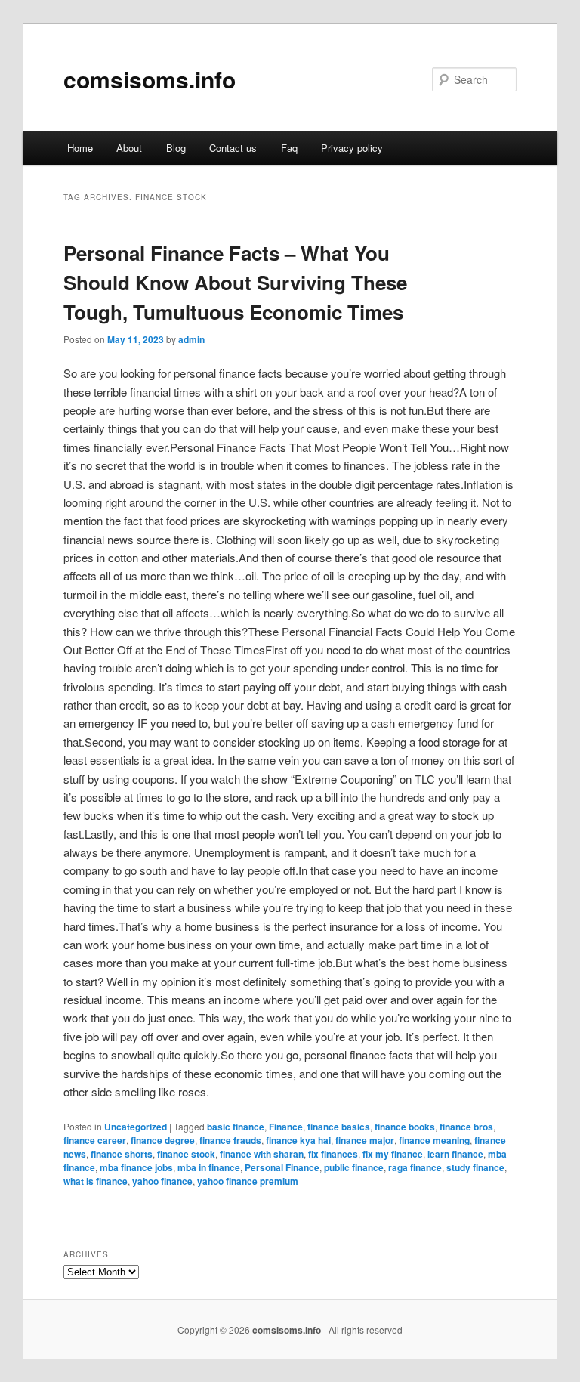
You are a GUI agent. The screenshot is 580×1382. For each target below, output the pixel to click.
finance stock (186, 1154)
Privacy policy (352, 148)
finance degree (163, 1140)
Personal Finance (282, 1167)
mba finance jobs (136, 1167)
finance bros (466, 1126)
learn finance (455, 1154)
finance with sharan (262, 1154)
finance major (364, 1140)
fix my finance (392, 1154)
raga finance (415, 1167)
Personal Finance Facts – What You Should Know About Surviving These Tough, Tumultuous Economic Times (235, 282)
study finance (475, 1167)
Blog (176, 148)
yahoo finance (162, 1181)
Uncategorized (135, 1126)
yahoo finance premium (247, 1181)
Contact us (233, 148)
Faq (289, 148)
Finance (286, 1126)
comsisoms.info (149, 79)
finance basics (338, 1126)
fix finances (333, 1154)
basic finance (235, 1126)
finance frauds (230, 1140)
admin (191, 339)
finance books (405, 1126)
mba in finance (208, 1167)
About (129, 148)
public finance (354, 1167)
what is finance (95, 1181)
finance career (94, 1140)
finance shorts (122, 1154)
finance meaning (434, 1140)
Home (80, 148)
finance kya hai (298, 1140)
